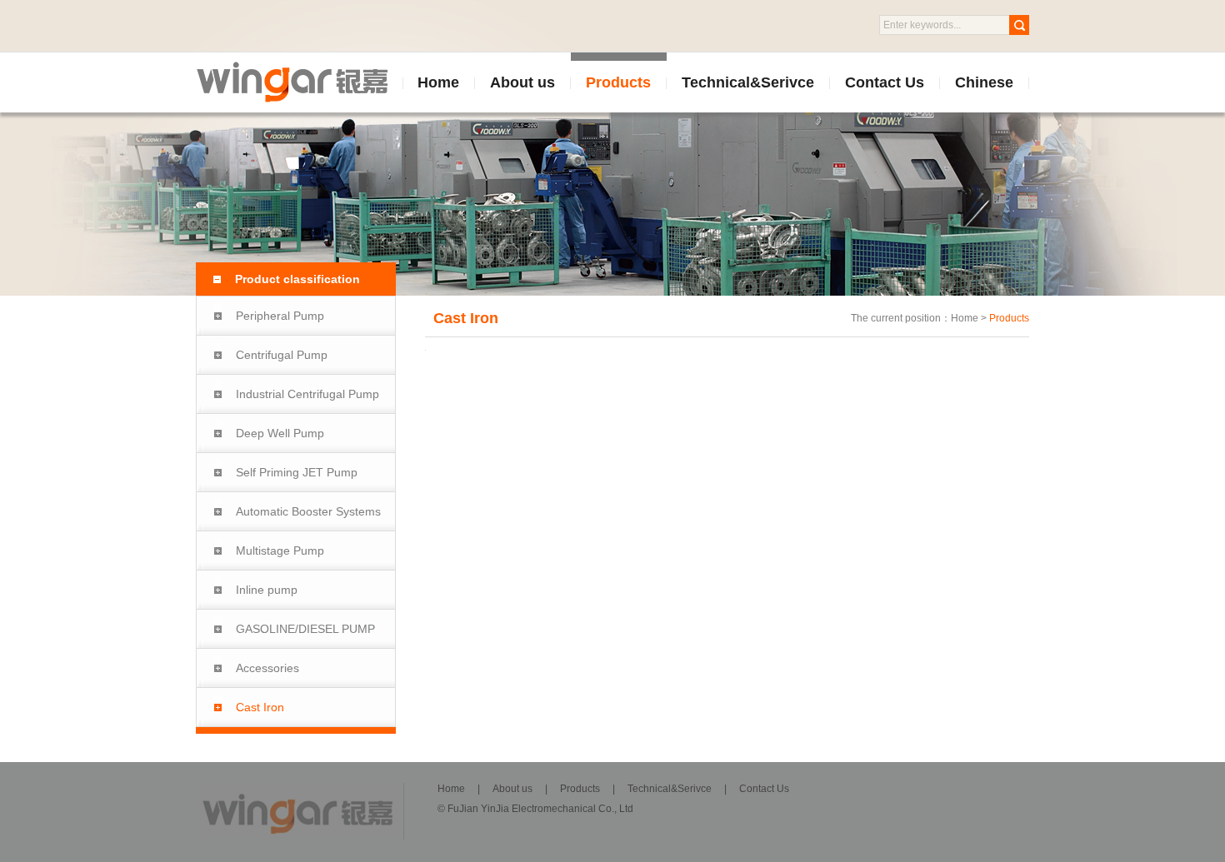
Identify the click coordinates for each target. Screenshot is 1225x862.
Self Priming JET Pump (297, 472)
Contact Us (884, 82)
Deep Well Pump (280, 433)
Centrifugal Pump (282, 354)
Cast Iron (260, 707)
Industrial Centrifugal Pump (307, 394)
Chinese (984, 82)
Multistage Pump (280, 550)
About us (522, 82)
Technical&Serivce (748, 82)
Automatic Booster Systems (308, 511)
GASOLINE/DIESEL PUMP (305, 628)
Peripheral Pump (280, 315)
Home (438, 82)
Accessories (267, 668)
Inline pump (267, 589)
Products (618, 82)
